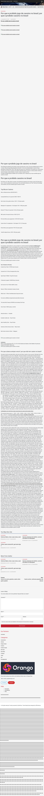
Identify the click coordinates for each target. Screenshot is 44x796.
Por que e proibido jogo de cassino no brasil (10, 21)
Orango (22, 4)
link (5, 757)
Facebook (4, 682)
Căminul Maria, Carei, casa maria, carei (11, 537)
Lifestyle (2, 653)
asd (10, 6)
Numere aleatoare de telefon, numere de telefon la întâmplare (32, 537)
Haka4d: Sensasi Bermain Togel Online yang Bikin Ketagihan (22, 6)
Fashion (2, 645)
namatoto (3, 634)
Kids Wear (3, 651)
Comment (3, 597)
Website (24, 616)
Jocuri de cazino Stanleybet (12, 249)
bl (1, 694)
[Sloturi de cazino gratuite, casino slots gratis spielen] (1, 398)
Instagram (11, 682)
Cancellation (7, 690)
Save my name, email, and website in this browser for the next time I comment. (17, 621)
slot (1, 657)
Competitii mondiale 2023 (28, 414)
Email (2, 616)
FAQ (6, 691)
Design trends (3, 643)
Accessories (3, 640)
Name (2, 611)
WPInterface (38, 705)
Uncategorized (3, 11)
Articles (2, 641)
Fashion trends (4, 647)
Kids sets (3, 649)
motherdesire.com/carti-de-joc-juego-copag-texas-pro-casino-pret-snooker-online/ (17, 411)
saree (2, 655)
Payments (7, 688)
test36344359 (13, 19)
